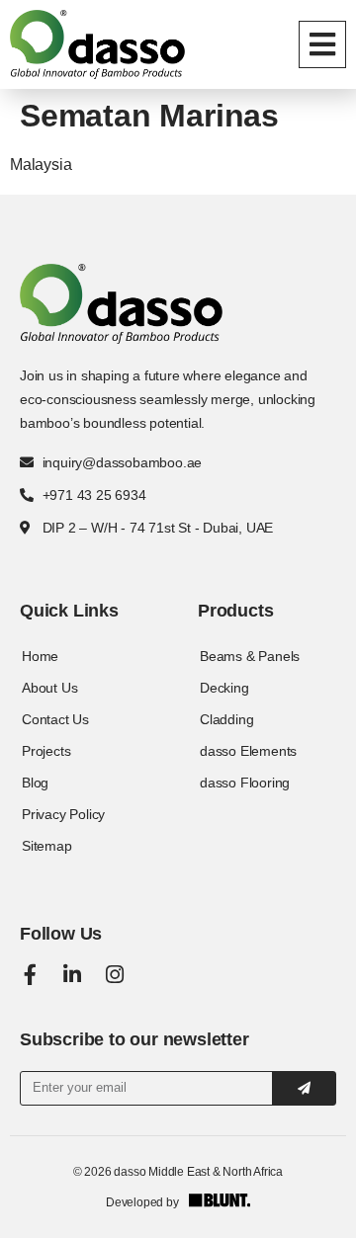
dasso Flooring (245, 782)
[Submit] (303, 1088)
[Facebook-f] (30, 974)
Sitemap (47, 846)
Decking (224, 688)
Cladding (226, 719)
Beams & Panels (250, 656)
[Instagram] (115, 974)
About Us (49, 688)
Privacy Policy (63, 814)
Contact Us (55, 719)
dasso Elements (248, 751)
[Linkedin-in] (72, 974)
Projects (46, 751)
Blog (35, 782)
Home (40, 656)
